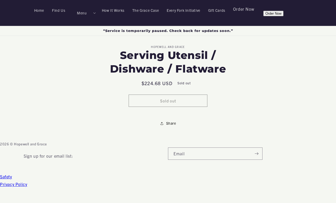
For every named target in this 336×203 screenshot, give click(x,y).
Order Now (243, 9)
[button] (83, 12)
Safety (6, 176)
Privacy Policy (13, 184)
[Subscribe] (256, 153)
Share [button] (171, 123)
